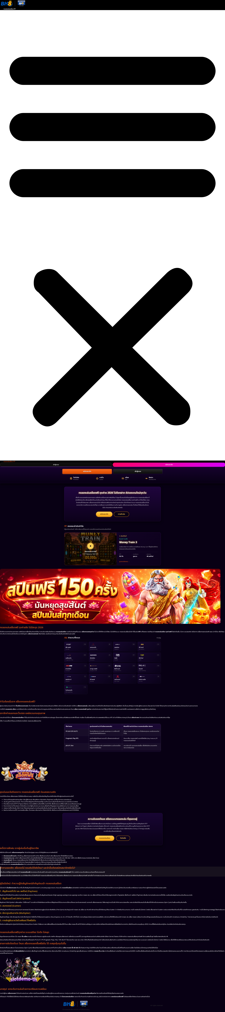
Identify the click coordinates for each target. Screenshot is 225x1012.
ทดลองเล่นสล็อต (104, 838)
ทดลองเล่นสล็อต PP (10, 9)
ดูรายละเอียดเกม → (124, 562)
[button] (112, 235)
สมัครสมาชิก (87, 471)
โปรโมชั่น (123, 838)
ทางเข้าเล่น (121, 514)
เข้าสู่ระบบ (56, 465)
